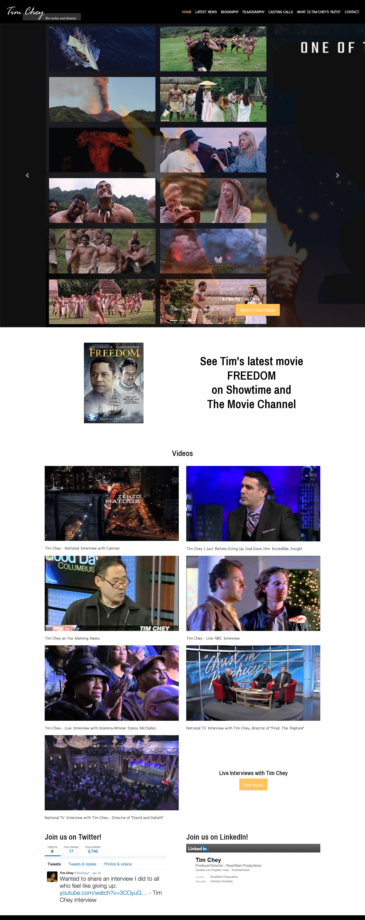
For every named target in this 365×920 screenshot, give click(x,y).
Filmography (253, 11)
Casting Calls (280, 11)
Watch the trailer (258, 310)
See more (253, 784)
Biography (230, 11)
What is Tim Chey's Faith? (319, 11)
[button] (27, 175)
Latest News (206, 11)
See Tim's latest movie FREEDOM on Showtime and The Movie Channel (251, 382)
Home (187, 11)
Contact (352, 11)
